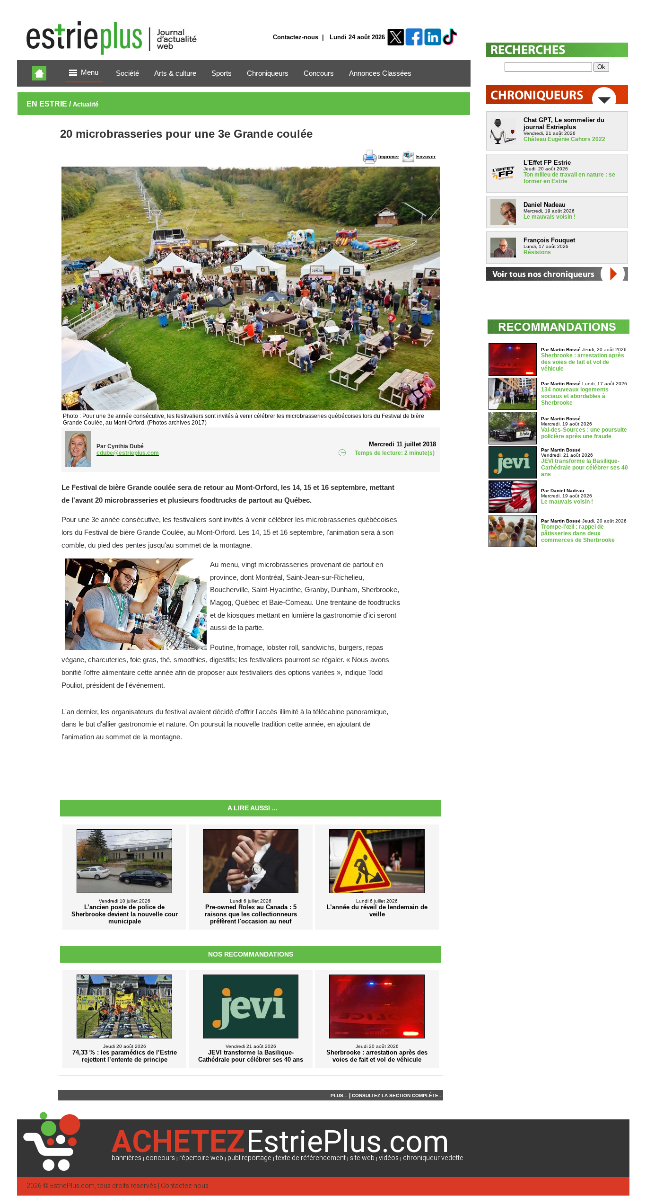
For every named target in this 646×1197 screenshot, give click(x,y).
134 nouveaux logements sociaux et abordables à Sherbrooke (575, 396)
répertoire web (201, 1158)
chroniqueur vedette (433, 1158)
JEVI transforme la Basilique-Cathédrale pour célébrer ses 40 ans (584, 468)
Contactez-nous (295, 37)
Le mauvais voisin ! (550, 216)
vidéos (389, 1158)
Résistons (537, 252)
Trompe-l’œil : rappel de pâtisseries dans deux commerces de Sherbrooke (578, 533)
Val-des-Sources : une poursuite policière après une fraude (584, 433)
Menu (89, 72)
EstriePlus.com (72, 1186)
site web (362, 1158)
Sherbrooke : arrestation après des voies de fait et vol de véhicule (582, 362)
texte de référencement (311, 1158)
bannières (126, 1158)
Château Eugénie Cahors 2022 (564, 139)
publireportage (249, 1158)
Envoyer (426, 156)
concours (160, 1158)
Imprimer (388, 156)
